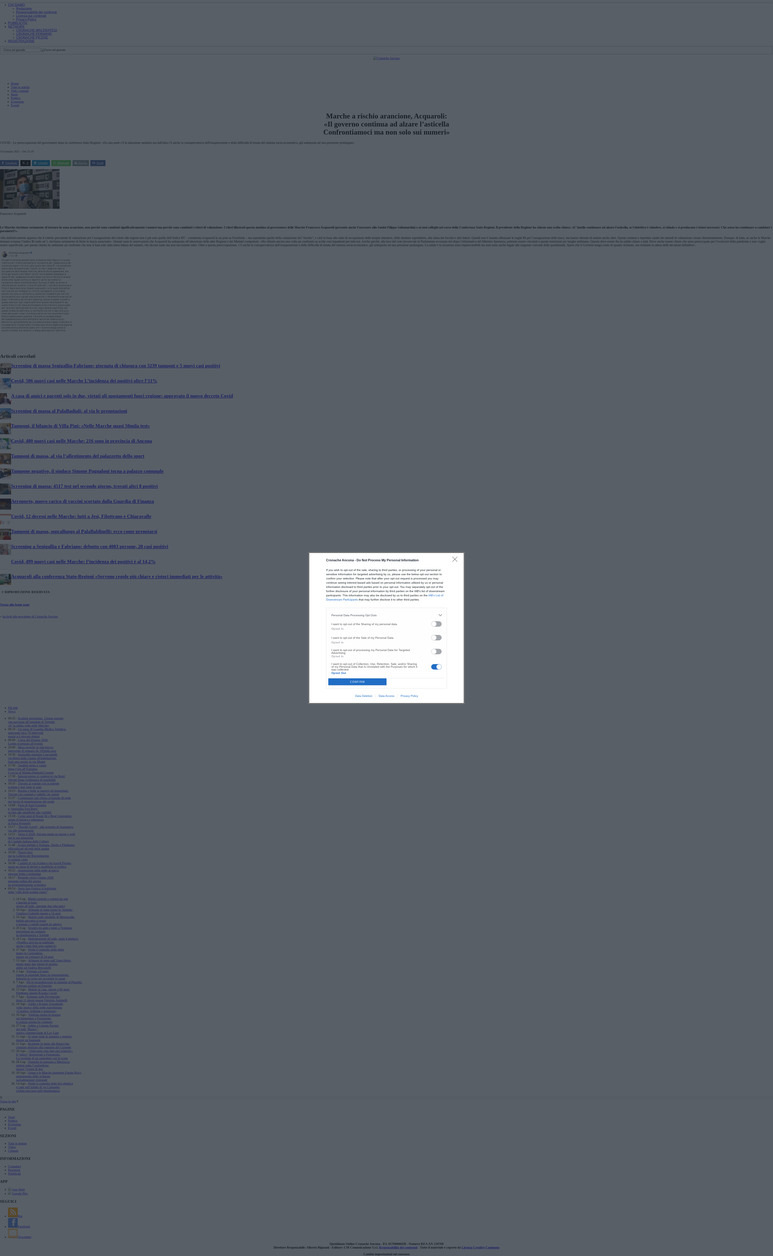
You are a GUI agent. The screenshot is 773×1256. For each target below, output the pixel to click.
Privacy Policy (409, 695)
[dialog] (386, 628)
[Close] (456, 560)
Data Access (386, 695)
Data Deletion (363, 695)
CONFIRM (357, 681)
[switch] (436, 624)
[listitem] (386, 615)
